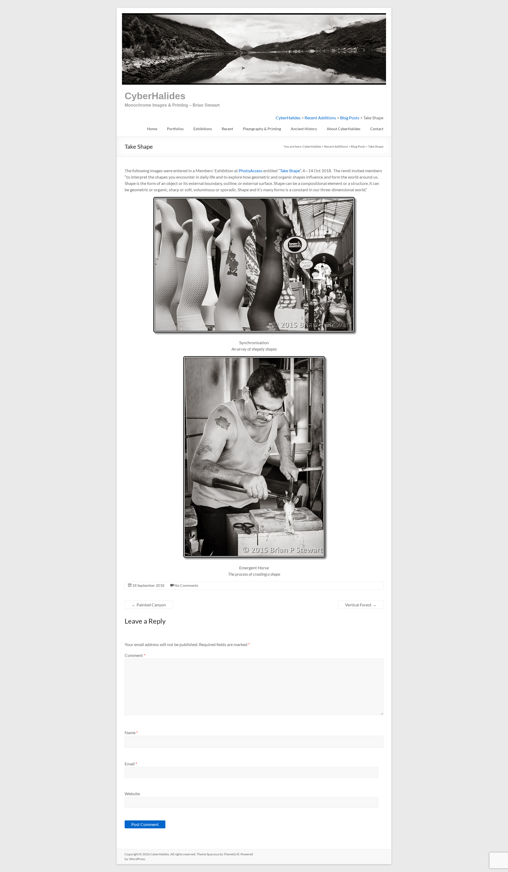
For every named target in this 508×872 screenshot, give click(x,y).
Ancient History (304, 129)
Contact (376, 129)
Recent (227, 129)
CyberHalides (155, 95)
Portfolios (175, 129)
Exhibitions (202, 129)
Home (152, 129)
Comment (135, 655)
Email (131, 763)
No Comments (186, 585)
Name (131, 732)
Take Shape (290, 170)
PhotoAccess (250, 170)
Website (132, 793)
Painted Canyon (148, 604)
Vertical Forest (361, 604)
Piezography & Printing (262, 129)
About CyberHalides (343, 129)
